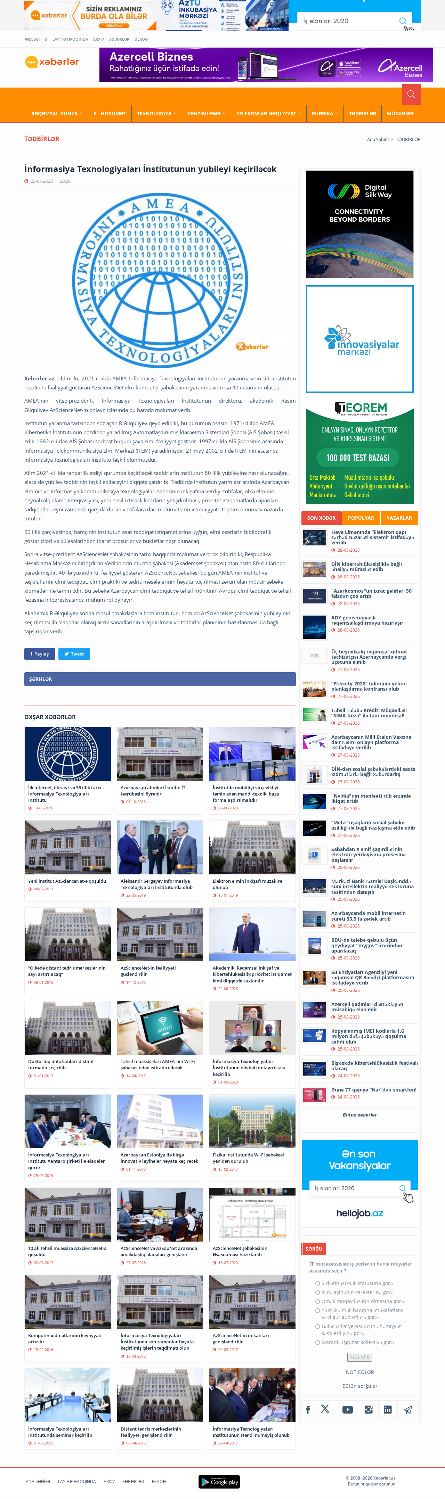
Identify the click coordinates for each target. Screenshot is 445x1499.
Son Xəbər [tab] (321, 517)
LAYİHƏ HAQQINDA (70, 39)
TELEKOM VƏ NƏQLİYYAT (266, 113)
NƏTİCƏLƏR (360, 1372)
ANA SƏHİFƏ (36, 39)
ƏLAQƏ (141, 39)
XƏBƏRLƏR (119, 39)
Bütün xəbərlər (360, 1114)
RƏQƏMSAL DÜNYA (54, 113)
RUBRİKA (322, 113)
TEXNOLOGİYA (154, 113)
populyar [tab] (361, 517)
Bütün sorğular (360, 1386)
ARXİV (98, 39)
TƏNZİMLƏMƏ (204, 113)
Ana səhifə (378, 139)
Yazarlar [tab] (399, 517)
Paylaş (41, 654)
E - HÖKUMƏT (110, 113)
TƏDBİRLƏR (362, 113)
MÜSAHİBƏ (400, 113)
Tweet (77, 654)
